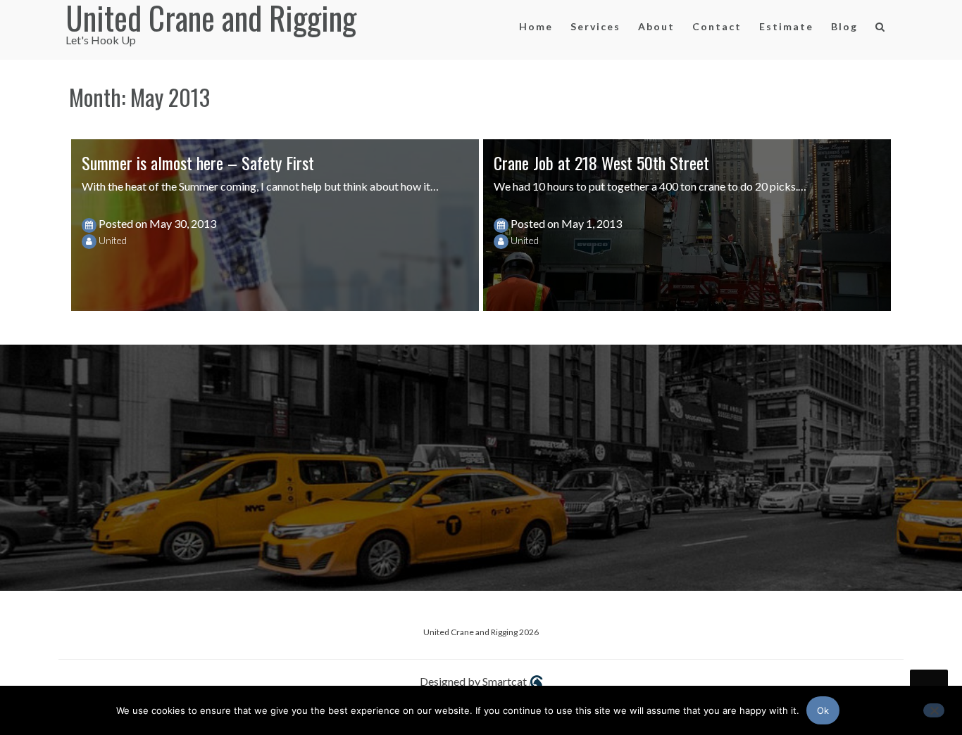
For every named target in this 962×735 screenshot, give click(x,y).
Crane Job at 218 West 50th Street (601, 162)
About (656, 26)
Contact (717, 26)
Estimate (786, 26)
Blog (844, 26)
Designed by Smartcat (474, 681)
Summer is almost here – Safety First (198, 162)
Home (536, 26)
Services (595, 26)
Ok (823, 710)
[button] (880, 29)
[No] (933, 710)
